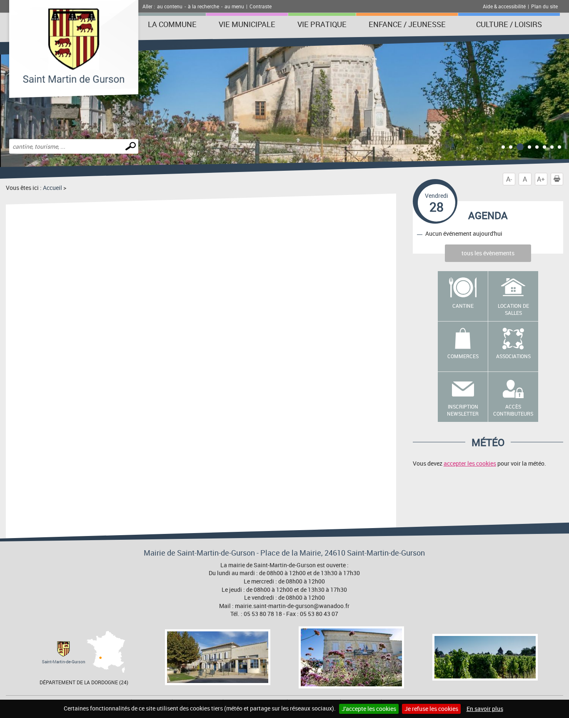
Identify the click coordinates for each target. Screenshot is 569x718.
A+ (541, 179)
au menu (234, 6)
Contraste (261, 6)
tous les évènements (488, 253)
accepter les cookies (470, 463)
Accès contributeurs (513, 410)
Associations (513, 356)
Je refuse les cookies (431, 709)
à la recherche (203, 6)
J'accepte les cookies (369, 709)
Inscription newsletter (463, 410)
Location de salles (513, 309)
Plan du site (544, 6)
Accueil (52, 188)
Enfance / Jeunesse (407, 24)
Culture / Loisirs (509, 24)
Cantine (463, 305)
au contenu (169, 6)
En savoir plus (485, 709)
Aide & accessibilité (504, 6)
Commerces (463, 356)
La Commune (172, 24)
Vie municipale (247, 24)
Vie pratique (322, 24)
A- (509, 179)
